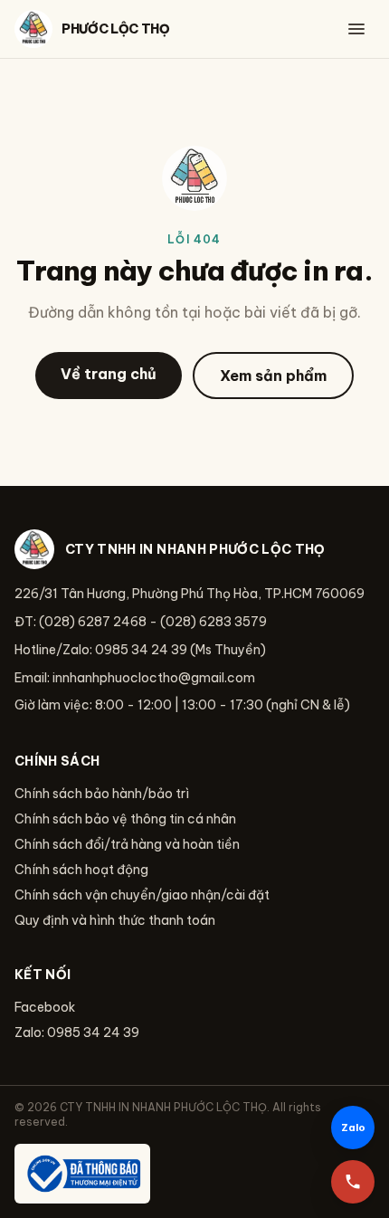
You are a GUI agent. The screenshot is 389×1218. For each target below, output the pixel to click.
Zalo (353, 1127)
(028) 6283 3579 (213, 622)
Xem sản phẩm (273, 375)
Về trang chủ (109, 374)
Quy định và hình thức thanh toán (114, 920)
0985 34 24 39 (141, 650)
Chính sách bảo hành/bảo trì (101, 793)
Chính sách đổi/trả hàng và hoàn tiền (127, 844)
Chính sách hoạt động (81, 869)
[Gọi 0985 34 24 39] (353, 1182)
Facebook (44, 1007)
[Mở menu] (356, 29)
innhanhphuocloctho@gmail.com (153, 678)
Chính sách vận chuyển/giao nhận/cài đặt (142, 895)
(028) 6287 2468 (93, 622)
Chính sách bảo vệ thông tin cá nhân (125, 819)
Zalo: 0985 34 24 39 (76, 1032)
